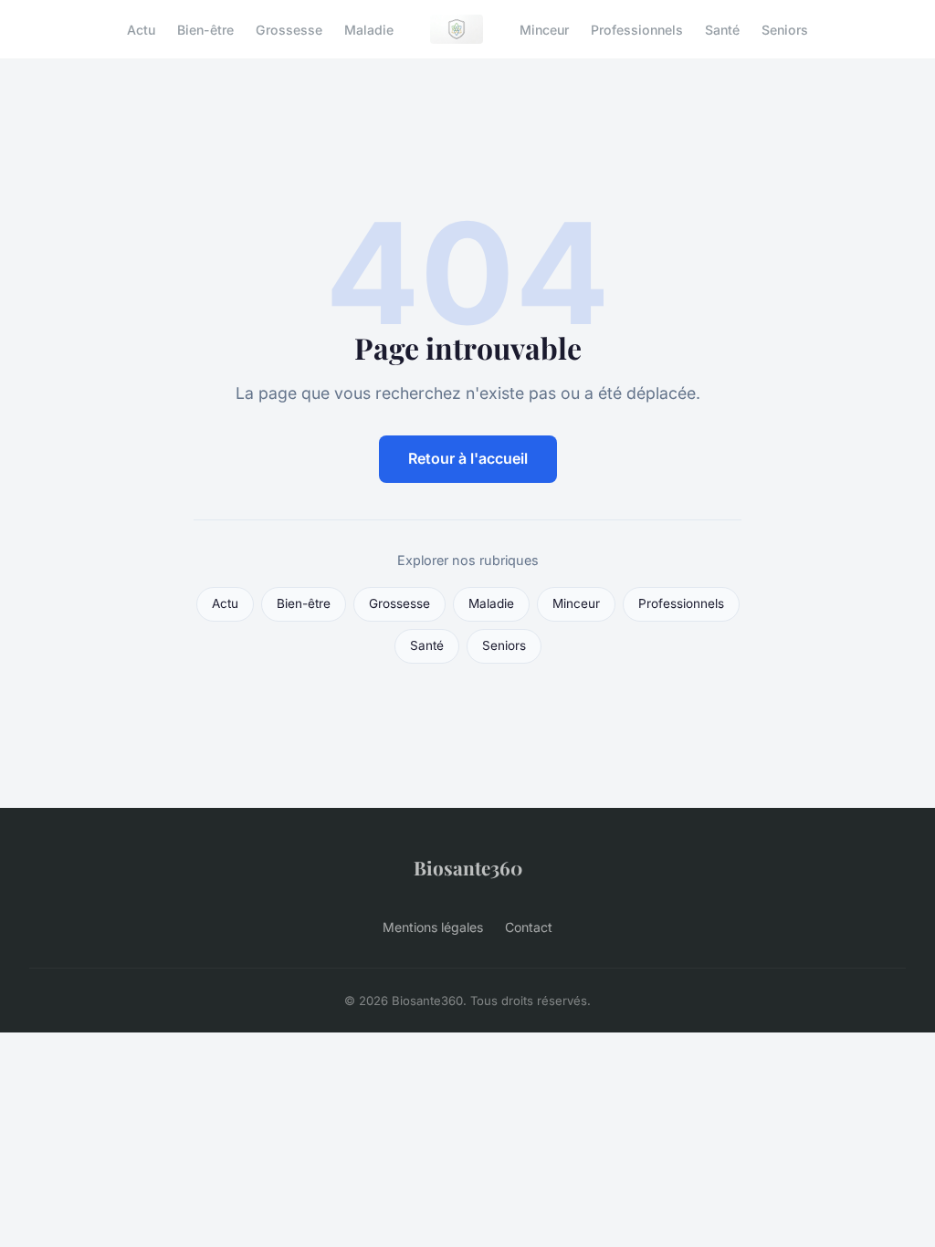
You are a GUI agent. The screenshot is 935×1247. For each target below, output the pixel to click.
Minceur (544, 29)
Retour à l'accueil (468, 458)
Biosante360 (468, 867)
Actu (141, 29)
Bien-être (205, 29)
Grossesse (289, 29)
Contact (528, 927)
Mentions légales (433, 927)
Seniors (785, 29)
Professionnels (637, 29)
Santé (722, 29)
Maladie (369, 29)
